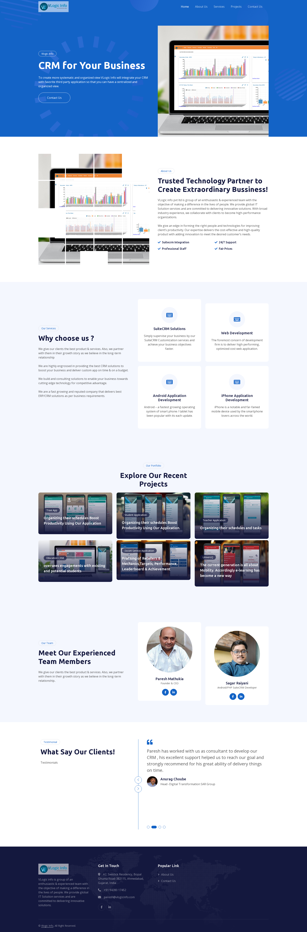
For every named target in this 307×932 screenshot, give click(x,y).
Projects (236, 7)
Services (219, 7)
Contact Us (255, 7)
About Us (201, 7)
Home (185, 7)
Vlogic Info (47, 925)
